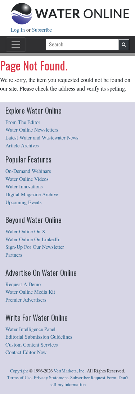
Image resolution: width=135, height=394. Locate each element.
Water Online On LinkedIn (32, 239)
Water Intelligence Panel (30, 329)
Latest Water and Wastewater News (41, 137)
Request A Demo (23, 284)
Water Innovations (24, 186)
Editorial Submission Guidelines (38, 336)
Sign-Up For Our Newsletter (34, 246)
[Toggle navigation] (16, 44)
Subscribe (42, 29)
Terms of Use (19, 378)
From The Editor (22, 122)
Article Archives (22, 145)
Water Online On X (25, 231)
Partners (13, 254)
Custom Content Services (31, 344)
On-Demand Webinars (28, 171)
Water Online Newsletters (31, 129)
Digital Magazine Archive (31, 194)
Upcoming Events (23, 202)
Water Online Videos (27, 178)
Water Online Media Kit (30, 291)
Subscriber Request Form (93, 378)
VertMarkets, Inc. (70, 371)
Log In (18, 29)
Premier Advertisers (25, 299)
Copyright (19, 371)
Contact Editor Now (25, 352)
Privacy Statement (51, 378)
